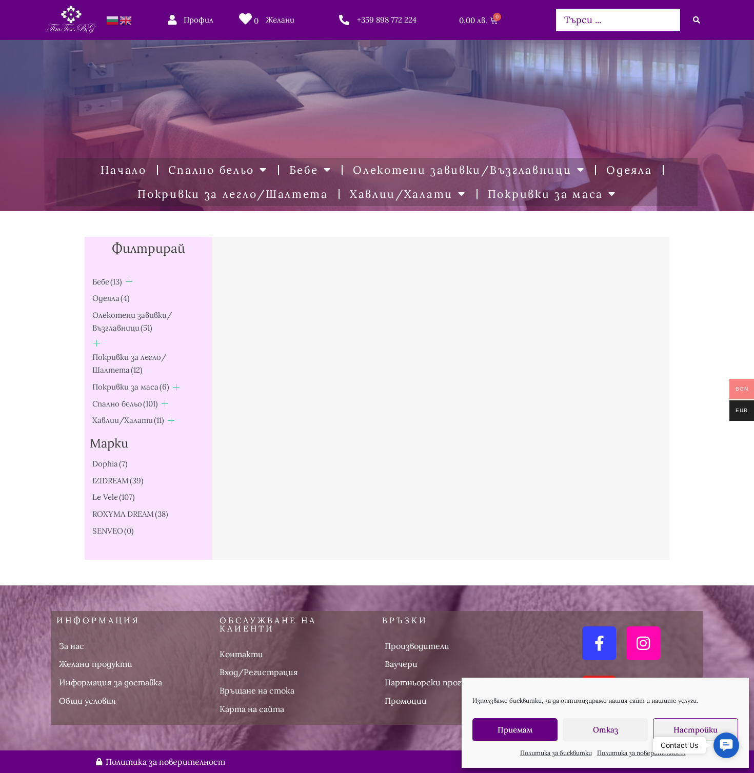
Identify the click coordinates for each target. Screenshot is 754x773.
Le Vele (113, 497)
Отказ (605, 730)
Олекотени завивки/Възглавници (462, 170)
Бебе (304, 170)
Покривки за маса (545, 194)
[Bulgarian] (113, 19)
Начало (123, 170)
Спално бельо (211, 170)
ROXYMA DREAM (130, 514)
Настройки (695, 730)
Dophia (110, 464)
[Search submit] (696, 20)
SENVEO (113, 531)
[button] (726, 745)
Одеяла (629, 170)
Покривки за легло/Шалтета (232, 194)
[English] (126, 19)
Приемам (515, 730)
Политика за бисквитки (556, 753)
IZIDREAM (118, 480)
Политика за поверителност (641, 753)
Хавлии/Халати (401, 194)
